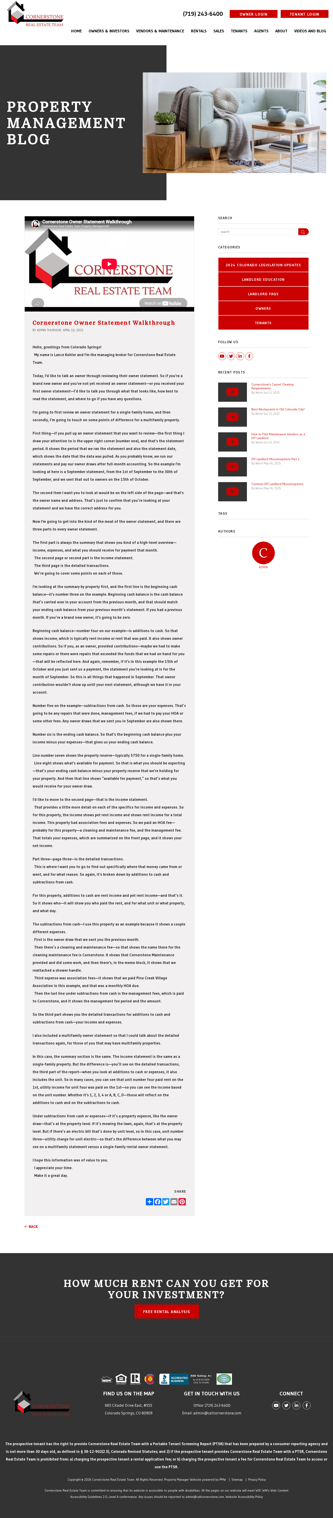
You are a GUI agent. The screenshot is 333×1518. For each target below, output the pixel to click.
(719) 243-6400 (203, 13)
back (33, 1226)
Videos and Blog (310, 31)
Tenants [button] (239, 31)
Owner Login (254, 14)
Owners (263, 308)
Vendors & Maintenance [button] (160, 31)
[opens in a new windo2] (150, 1378)
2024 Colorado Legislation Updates (263, 265)
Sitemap (237, 1480)
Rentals (199, 31)
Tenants (263, 323)
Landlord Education (263, 279)
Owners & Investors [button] (109, 31)
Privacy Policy (257, 1480)
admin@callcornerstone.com (217, 1413)
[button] (303, 231)
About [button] (281, 31)
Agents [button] (261, 31)
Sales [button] (218, 31)
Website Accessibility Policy (244, 1497)
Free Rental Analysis (166, 1311)
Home (76, 31)
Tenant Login (304, 14)
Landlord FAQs (263, 294)
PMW (223, 1480)
